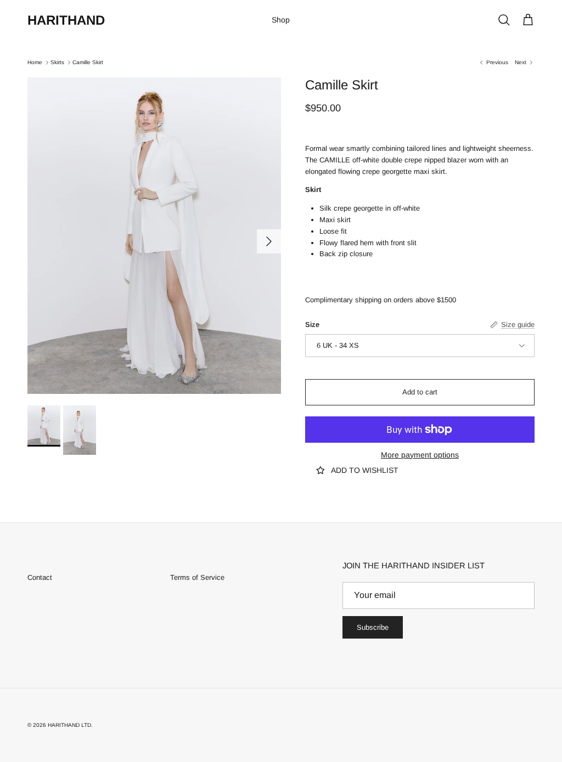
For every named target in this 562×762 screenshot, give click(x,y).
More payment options (420, 454)
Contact (39, 577)
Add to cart (419, 392)
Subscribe (373, 627)
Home (34, 62)
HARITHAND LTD (69, 725)
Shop (281, 19)
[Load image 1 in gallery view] (154, 235)
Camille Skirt (87, 62)
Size (312, 324)
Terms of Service (197, 577)
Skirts (57, 62)
